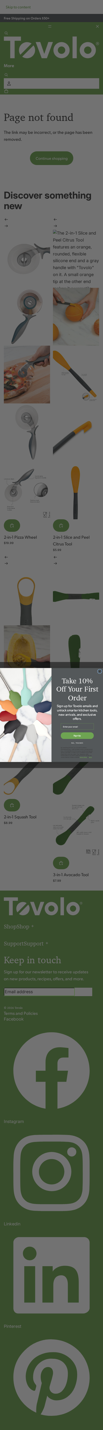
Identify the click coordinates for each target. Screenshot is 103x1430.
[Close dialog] (100, 671)
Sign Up (77, 735)
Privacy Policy (83, 757)
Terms (90, 757)
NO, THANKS (77, 743)
